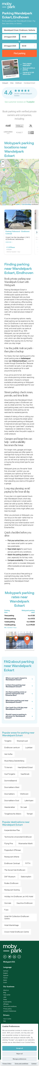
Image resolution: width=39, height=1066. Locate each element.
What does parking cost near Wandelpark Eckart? (17, 701)
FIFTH (27, 863)
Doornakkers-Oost (11, 800)
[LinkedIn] (14, 957)
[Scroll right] (37, 232)
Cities (12, 83)
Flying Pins (8, 843)
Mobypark (5, 83)
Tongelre (7, 741)
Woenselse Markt (25, 843)
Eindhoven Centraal (12, 863)
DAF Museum (9, 877)
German (5, 971)
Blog (4, 992)
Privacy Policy (6, 1063)
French (5, 978)
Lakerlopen (28, 800)
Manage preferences (19, 1059)
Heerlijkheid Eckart (25, 767)
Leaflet (17, 204)
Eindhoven (18, 83)
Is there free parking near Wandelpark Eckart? (15, 686)
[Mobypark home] (8, 5)
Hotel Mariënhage (11, 925)
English (5, 973)
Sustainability (7, 1002)
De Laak (23, 807)
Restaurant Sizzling (12, 890)
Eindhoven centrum (12, 747)
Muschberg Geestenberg (14, 761)
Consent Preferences (9, 1011)
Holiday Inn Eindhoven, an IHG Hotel (18, 896)
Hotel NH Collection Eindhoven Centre (16, 917)
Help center (6, 995)
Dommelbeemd (10, 781)
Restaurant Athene (11, 857)
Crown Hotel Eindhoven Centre (16, 932)
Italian (5, 980)
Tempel (30, 814)
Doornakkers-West (11, 787)
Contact (34, 1063)
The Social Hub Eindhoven (14, 870)
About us (6, 990)
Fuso (6, 910)
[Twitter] (9, 957)
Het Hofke (8, 754)
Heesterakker (9, 807)
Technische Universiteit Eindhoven (18, 837)
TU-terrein (8, 767)
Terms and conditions (10, 1006)
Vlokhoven (24, 794)
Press (5, 999)
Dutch (5, 982)
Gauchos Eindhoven (25, 903)
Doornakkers (9, 794)
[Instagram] (19, 957)
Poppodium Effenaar (12, 850)
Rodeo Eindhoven (11, 883)
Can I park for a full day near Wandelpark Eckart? (16, 708)
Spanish (5, 975)
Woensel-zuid (22, 741)
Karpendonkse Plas (12, 830)
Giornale (7, 903)
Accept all (19, 1048)
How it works (7, 1019)
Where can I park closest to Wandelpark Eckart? (16, 679)
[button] (19, 182)
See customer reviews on (19, 102)
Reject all (19, 1054)
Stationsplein (26, 877)
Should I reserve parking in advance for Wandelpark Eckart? (16, 716)
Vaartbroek (25, 774)
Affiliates (6, 1004)
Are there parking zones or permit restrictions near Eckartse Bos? (16, 693)
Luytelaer (29, 747)
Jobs (4, 997)
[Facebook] (4, 957)
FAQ (4, 1021)
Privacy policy (7, 1009)
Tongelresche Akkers (12, 814)
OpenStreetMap (26, 204)
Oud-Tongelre (9, 774)
